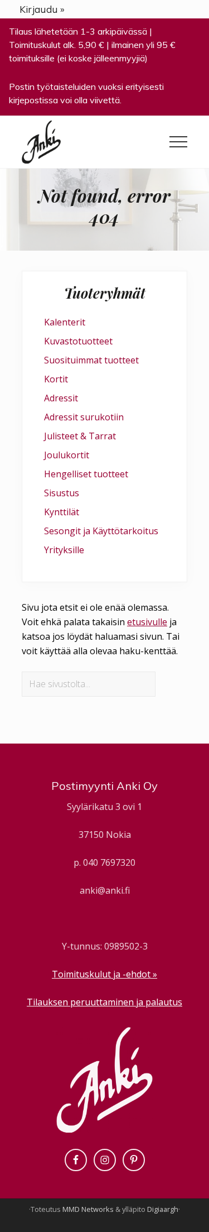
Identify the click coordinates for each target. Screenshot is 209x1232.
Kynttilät (61, 512)
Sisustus (61, 493)
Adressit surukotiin (84, 417)
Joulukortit (66, 455)
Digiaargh (162, 1209)
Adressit (61, 398)
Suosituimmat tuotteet (91, 360)
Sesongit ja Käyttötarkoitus (101, 531)
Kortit (56, 379)
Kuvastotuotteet (78, 341)
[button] (178, 142)
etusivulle (147, 622)
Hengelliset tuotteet (86, 474)
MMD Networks (88, 1209)
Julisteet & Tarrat (80, 436)
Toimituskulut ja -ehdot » (104, 974)
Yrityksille (64, 550)
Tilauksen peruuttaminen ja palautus (104, 1002)
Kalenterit (64, 322)
